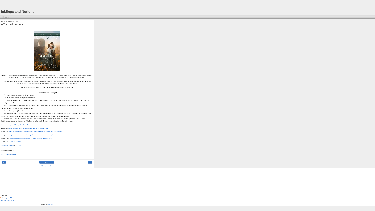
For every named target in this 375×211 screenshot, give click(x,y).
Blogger (50, 204)
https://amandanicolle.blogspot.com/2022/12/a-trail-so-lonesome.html (28, 128)
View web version (47, 166)
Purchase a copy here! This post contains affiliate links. (18, 125)
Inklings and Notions (17, 11)
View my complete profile (8, 200)
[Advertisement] (46, 5)
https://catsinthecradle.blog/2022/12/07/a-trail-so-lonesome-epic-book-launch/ (31, 138)
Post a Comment (8, 155)
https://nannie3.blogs (15, 141)
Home (47, 162)
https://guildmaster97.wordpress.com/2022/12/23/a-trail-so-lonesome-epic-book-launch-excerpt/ (35, 131)
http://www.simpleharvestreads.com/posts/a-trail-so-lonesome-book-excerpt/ (31, 135)
